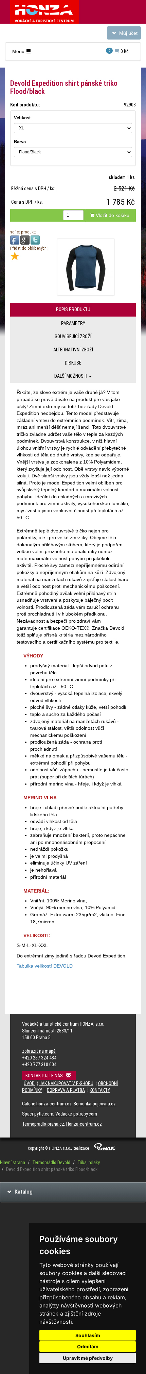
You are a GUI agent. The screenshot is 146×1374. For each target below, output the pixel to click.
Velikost (22, 117)
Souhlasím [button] (87, 1335)
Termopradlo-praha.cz (43, 1124)
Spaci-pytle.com (37, 1114)
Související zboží (73, 336)
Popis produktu (73, 309)
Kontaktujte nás (44, 1075)
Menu (23, 53)
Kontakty (100, 1090)
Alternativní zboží (73, 349)
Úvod (29, 1083)
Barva (20, 141)
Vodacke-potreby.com (76, 1114)
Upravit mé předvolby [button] (88, 1358)
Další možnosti (71, 376)
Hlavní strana (12, 1162)
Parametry (73, 323)
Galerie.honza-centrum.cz (47, 1103)
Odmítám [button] (87, 1346)
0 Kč (118, 51)
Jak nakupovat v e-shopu (66, 1083)
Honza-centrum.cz (84, 1124)
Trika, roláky (88, 1162)
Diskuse (73, 363)
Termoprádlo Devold (51, 1162)
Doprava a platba (66, 1090)
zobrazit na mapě (39, 1051)
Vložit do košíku (111, 215)
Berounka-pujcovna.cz (95, 1103)
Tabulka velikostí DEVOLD (45, 966)
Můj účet (124, 35)
